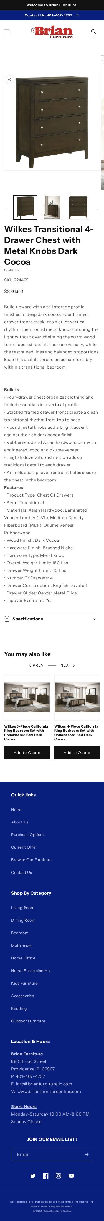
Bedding (19, 1008)
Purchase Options (28, 834)
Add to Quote (27, 752)
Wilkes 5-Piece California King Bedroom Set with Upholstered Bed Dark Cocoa (26, 732)
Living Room (23, 907)
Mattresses (22, 945)
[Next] (98, 209)
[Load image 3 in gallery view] (78, 207)
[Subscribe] (86, 1154)
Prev (38, 665)
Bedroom (20, 932)
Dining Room (23, 920)
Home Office (23, 957)
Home (16, 809)
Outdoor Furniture (28, 1020)
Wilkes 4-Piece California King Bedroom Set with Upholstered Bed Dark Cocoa (76, 732)
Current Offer (24, 847)
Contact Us (21, 872)
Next (65, 665)
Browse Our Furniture (31, 859)
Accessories (22, 995)
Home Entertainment (31, 970)
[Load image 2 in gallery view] (52, 207)
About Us (20, 822)
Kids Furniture (24, 983)
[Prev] (6, 209)
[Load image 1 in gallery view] (25, 207)
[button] (7, 32)
